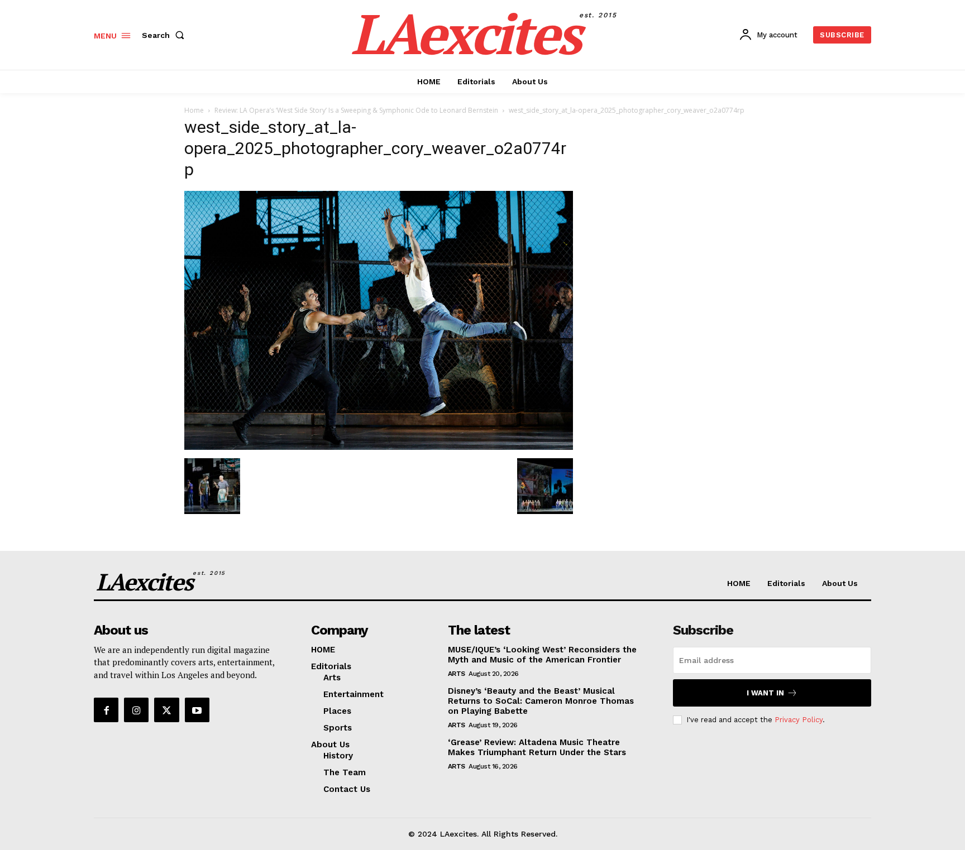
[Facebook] (106, 710)
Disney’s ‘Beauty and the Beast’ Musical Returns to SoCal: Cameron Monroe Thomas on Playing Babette (541, 701)
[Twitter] (166, 710)
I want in (765, 693)
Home (194, 110)
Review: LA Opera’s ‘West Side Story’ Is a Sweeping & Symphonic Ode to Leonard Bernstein (356, 110)
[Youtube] (197, 710)
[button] (165, 35)
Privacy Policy (799, 719)
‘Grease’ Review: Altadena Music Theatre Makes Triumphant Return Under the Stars (537, 747)
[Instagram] (136, 710)
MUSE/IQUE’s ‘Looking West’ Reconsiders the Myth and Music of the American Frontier (542, 655)
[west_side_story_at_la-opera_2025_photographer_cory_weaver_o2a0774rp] (378, 447)
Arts (456, 674)
